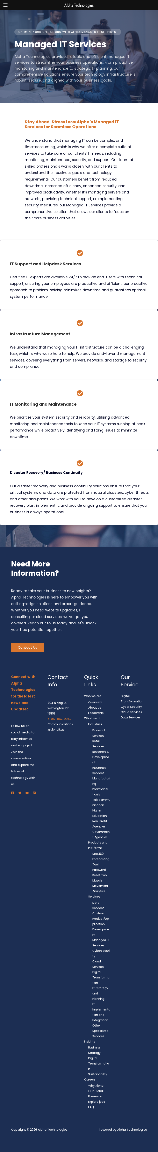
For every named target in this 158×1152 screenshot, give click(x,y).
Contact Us (27, 647)
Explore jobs (96, 1102)
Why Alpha (95, 1086)
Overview (95, 702)
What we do (92, 718)
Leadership (96, 713)
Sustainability (97, 1074)
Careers (89, 1079)
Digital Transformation (100, 977)
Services (94, 896)
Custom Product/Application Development (100, 924)
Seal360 (98, 854)
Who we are (92, 696)
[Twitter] (19, 792)
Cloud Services (131, 712)
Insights (89, 1041)
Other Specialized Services (100, 1030)
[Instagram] (34, 792)
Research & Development (100, 757)
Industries (95, 724)
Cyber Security (131, 707)
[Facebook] (12, 792)
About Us (94, 707)
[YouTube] (27, 792)
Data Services (131, 717)
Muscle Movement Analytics (100, 885)
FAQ (91, 1107)
